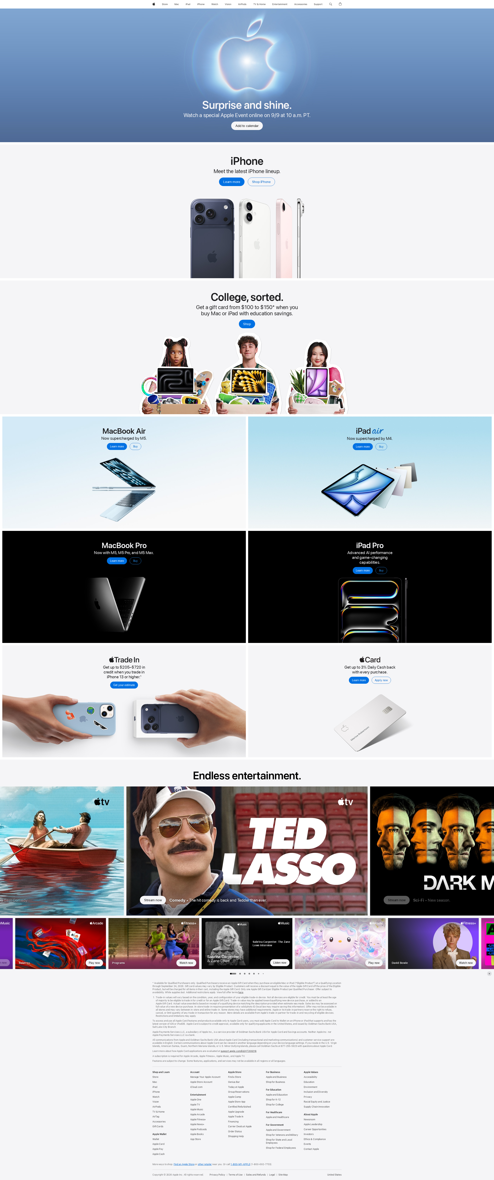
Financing (233, 1121)
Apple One (195, 1099)
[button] (331, 4)
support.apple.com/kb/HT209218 (239, 1051)
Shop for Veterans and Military (282, 1135)
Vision (155, 1101)
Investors (309, 1134)
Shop (247, 324)
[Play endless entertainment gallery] (489, 973)
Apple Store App (236, 1101)
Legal (272, 1174)
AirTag (155, 1116)
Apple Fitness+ (198, 1119)
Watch (155, 1097)
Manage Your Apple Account (205, 1077)
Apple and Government (278, 1130)
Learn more (231, 182)
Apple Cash (158, 1154)
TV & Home (158, 1111)
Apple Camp (234, 1097)
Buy (135, 446)
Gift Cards (157, 1126)
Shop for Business (275, 1082)
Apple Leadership (313, 1124)
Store (155, 1077)
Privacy (308, 1097)
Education (309, 1082)
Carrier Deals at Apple (240, 1126)
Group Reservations (238, 1092)
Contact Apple (311, 1149)
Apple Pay (157, 1149)
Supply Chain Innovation (317, 1106)
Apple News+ (197, 1124)
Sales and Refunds (256, 1174)
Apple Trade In (235, 1116)
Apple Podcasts (198, 1129)
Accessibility (310, 1077)
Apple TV (195, 1104)
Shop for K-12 (273, 1099)
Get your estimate (124, 685)
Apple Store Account (201, 1082)
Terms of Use (235, 1174)
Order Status (235, 1131)
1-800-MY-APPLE (240, 1164)
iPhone (156, 1092)
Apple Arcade (197, 1114)
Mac (154, 1082)
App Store (195, 1139)
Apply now (381, 680)
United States (334, 1174)
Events (307, 1144)
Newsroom (309, 1119)
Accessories (159, 1121)
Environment (310, 1087)
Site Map (283, 1174)
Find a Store (234, 1077)
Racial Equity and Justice (317, 1101)
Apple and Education (277, 1094)
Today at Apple (236, 1087)
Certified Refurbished (239, 1106)
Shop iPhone (261, 182)
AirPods (156, 1106)
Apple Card (158, 1144)
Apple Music (196, 1109)
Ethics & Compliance (315, 1139)
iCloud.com (196, 1087)
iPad (154, 1087)
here (240, 992)
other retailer (205, 1164)
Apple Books (197, 1134)
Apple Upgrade (236, 1111)
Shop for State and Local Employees (279, 1141)
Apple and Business (276, 1077)
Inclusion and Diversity (316, 1092)
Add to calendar (246, 126)
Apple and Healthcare (277, 1117)
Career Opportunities (315, 1129)
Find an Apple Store (184, 1164)
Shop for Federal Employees (281, 1148)
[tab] (240, 973)
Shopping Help (236, 1136)
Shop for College (275, 1104)
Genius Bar (234, 1082)
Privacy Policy (217, 1174)
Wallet (155, 1139)
